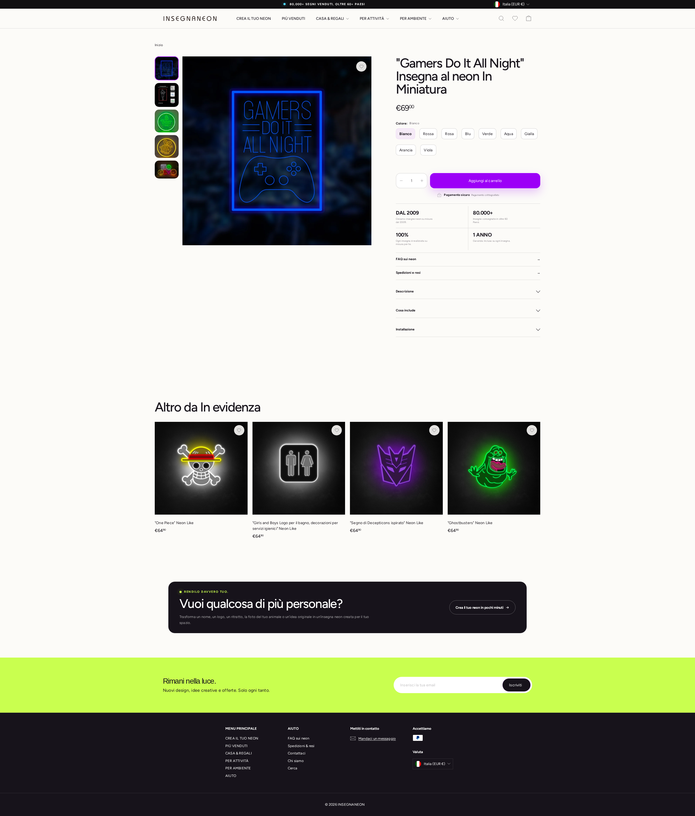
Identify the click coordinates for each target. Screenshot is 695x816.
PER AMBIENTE (413, 18)
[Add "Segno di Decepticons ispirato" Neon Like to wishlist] (434, 430)
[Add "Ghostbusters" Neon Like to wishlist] (532, 430)
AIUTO (448, 18)
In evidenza (230, 407)
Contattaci (296, 753)
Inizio (159, 45)
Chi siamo (296, 761)
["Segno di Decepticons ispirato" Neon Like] (396, 480)
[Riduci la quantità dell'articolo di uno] (401, 180)
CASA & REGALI (330, 18)
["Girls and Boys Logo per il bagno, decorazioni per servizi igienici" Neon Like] (298, 483)
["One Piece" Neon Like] (201, 480)
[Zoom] (276, 150)
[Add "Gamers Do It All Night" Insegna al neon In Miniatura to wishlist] (361, 66)
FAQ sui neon (298, 738)
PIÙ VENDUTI (293, 18)
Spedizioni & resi (301, 746)
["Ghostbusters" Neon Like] (494, 480)
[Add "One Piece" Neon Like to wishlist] (239, 430)
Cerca (292, 768)
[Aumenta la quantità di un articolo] (421, 180)
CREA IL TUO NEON (253, 18)
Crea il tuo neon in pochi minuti (479, 607)
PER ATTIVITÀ (372, 18)
